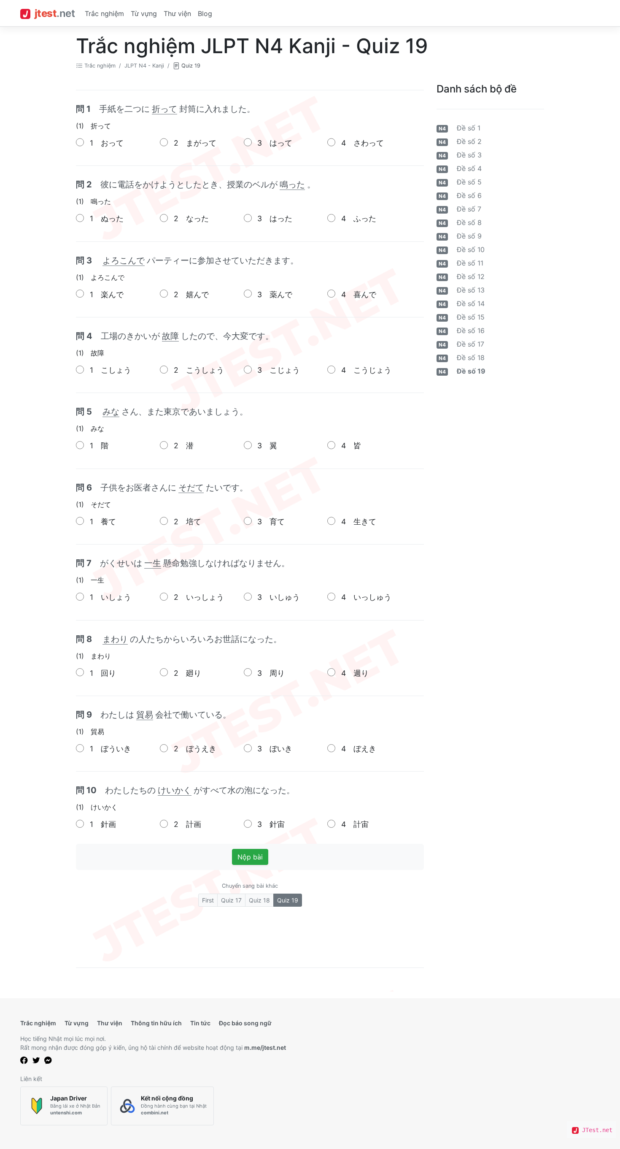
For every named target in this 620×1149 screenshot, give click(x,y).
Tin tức (200, 1023)
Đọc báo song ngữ (245, 1023)
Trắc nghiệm (104, 13)
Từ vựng (144, 13)
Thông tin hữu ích (156, 1023)
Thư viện (177, 13)
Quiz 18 (259, 900)
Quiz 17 (231, 900)
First (208, 900)
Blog (205, 13)
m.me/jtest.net (265, 1047)
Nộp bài (250, 857)
